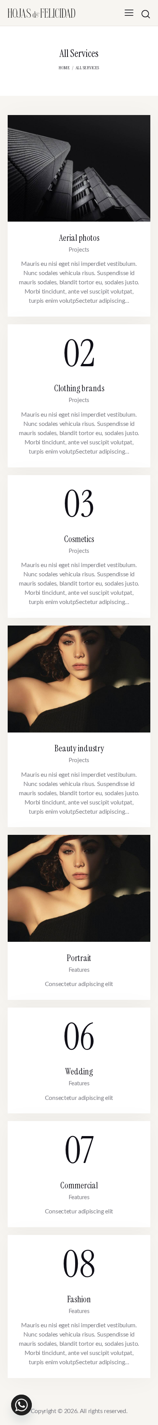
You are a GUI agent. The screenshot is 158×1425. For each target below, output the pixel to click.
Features (79, 970)
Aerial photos (79, 238)
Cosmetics (79, 539)
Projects (79, 250)
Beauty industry (79, 748)
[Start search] (146, 13)
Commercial (79, 1185)
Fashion (79, 1299)
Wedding (79, 1071)
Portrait (79, 958)
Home (64, 68)
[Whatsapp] (21, 1405)
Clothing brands (79, 388)
